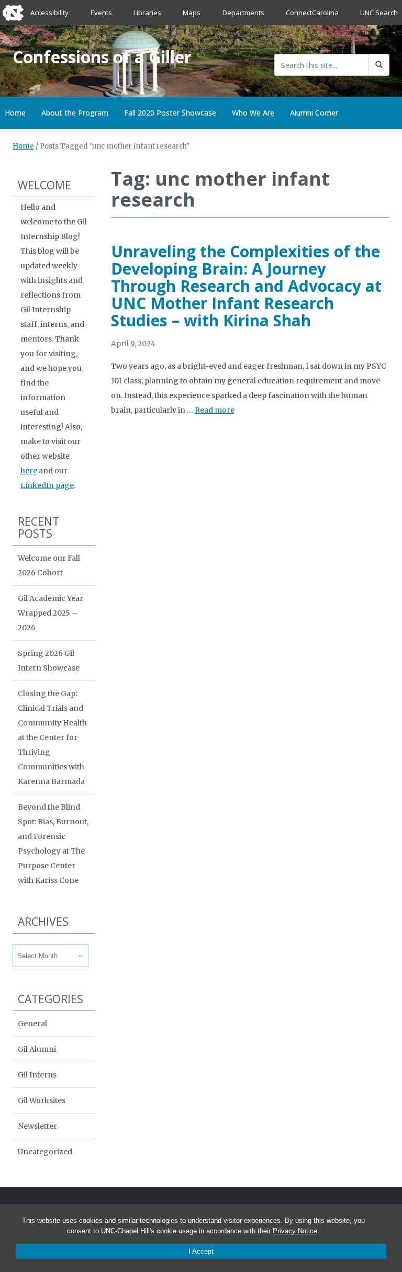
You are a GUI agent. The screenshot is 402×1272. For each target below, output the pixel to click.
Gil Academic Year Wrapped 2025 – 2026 (50, 613)
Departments (243, 12)
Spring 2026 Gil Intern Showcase (49, 661)
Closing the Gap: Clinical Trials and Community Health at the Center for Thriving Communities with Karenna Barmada (52, 737)
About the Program (74, 113)
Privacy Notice (295, 1231)
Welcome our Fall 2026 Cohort (49, 565)
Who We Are (253, 113)
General (32, 1023)
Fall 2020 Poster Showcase (170, 113)
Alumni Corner (314, 113)
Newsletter (37, 1126)
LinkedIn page (47, 485)
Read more (214, 410)
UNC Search (379, 12)
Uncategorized (45, 1151)
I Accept (201, 1251)
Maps (191, 12)
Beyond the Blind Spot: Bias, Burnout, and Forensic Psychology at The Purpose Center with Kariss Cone (53, 843)
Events (101, 12)
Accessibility (49, 12)
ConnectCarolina (312, 12)
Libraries (147, 12)
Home (23, 146)
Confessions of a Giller (102, 57)
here (28, 470)
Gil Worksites (41, 1100)
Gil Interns (37, 1075)
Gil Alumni (37, 1049)
